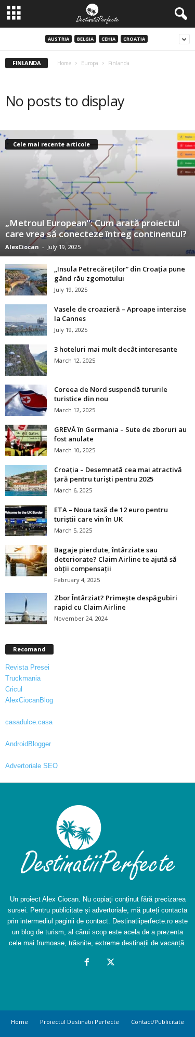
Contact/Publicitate (157, 1022)
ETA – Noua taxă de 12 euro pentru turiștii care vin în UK (111, 514)
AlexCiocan (22, 247)
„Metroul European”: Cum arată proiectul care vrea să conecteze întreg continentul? (96, 228)
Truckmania (23, 678)
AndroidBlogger (28, 744)
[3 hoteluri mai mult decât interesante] (26, 360)
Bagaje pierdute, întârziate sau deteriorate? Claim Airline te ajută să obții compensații (115, 559)
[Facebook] (87, 963)
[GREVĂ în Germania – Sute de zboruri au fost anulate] (26, 440)
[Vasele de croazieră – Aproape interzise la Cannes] (26, 320)
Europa (89, 63)
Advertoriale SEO (31, 766)
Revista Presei (27, 667)
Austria (58, 38)
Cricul (13, 689)
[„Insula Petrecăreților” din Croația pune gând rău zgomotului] (26, 279)
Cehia (108, 38)
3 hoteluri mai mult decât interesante (115, 349)
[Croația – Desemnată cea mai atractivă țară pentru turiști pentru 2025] (26, 480)
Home (64, 63)
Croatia (134, 38)
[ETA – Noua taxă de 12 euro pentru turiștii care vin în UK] (26, 520)
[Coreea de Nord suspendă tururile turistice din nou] (26, 400)
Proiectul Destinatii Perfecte (79, 1022)
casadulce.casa (29, 722)
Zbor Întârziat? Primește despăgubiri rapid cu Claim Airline (115, 602)
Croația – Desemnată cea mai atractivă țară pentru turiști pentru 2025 (118, 474)
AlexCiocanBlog (29, 700)
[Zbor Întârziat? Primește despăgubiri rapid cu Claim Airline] (26, 608)
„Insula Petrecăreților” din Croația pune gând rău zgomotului (119, 273)
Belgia (85, 38)
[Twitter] (110, 963)
